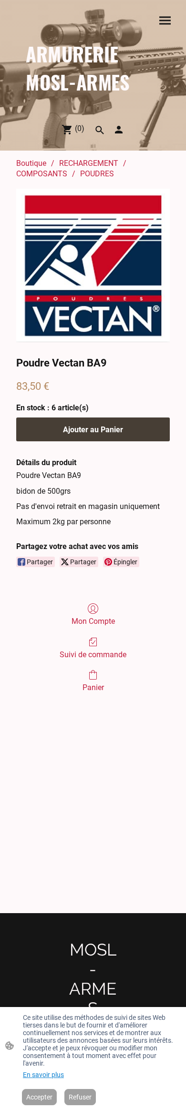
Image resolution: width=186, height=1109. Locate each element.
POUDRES (97, 173)
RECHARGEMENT (88, 163)
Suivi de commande (93, 654)
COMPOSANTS (41, 173)
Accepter (39, 1097)
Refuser (80, 1097)
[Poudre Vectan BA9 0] (93, 265)
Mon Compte (93, 621)
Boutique (31, 163)
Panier (93, 687)
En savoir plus (43, 1074)
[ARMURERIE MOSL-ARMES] (93, 104)
